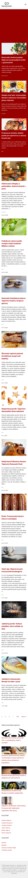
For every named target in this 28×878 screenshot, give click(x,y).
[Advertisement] (14, 28)
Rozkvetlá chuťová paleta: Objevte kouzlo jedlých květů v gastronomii (13, 60)
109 (17, 716)
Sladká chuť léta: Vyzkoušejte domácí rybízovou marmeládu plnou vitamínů (14, 97)
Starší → (24, 716)
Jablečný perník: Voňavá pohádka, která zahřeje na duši (12, 626)
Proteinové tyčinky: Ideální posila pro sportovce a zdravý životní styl (14, 135)
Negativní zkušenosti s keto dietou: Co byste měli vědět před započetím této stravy (14, 808)
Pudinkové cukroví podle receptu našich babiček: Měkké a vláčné (12, 243)
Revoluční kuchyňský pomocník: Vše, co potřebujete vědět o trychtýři (13, 740)
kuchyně (3, 113)
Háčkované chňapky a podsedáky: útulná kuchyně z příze (14, 186)
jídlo (3, 151)
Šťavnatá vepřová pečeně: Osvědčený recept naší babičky (12, 356)
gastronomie (4, 75)
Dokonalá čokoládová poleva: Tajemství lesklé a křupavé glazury (14, 300)
